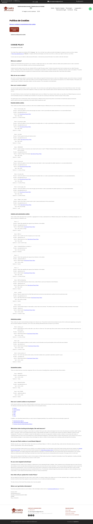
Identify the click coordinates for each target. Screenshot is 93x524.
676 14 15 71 (80, 1)
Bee (74, 521)
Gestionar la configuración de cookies (18, 34)
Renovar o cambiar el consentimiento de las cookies (23, 24)
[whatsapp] (90, 9)
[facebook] (33, 2)
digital (77, 521)
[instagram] (37, 2)
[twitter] (35, 2)
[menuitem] (52, 8)
